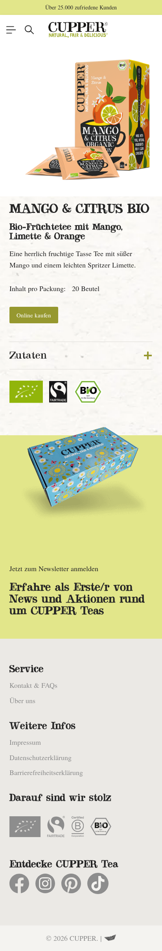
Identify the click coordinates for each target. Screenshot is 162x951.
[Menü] (11, 30)
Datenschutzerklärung (40, 757)
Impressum (25, 742)
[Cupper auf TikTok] (98, 883)
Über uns (22, 700)
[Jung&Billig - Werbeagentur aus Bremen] (110, 938)
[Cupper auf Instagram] (45, 883)
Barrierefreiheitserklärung (46, 772)
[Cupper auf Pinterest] (71, 883)
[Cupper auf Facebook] (19, 883)
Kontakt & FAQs (33, 685)
